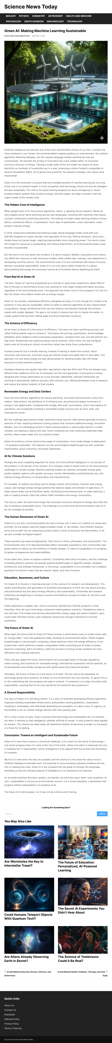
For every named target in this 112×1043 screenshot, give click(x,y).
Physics (24, 16)
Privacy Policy (11, 1023)
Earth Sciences (34, 21)
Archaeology (55, 21)
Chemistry (38, 16)
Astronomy (55, 16)
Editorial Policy (12, 1019)
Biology (11, 16)
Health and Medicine (79, 16)
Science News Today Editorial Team (17, 36)
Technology (74, 21)
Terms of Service (13, 1028)
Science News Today (30, 6)
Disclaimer (9, 1014)
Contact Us (10, 1010)
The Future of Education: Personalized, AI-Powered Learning (77, 866)
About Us (9, 1005)
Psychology (13, 21)
